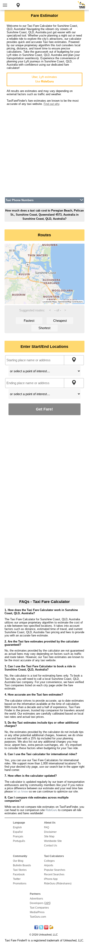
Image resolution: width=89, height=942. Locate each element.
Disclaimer (50, 831)
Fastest (29, 320)
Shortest (44, 328)
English (17, 827)
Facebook (19, 874)
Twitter (17, 878)
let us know (21, 791)
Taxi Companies (39, 907)
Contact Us (50, 845)
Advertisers (36, 898)
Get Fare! (44, 409)
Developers (36, 903)
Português (19, 841)
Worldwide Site (53, 841)
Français (18, 836)
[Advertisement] (44, 150)
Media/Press (37, 912)
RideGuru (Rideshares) (58, 883)
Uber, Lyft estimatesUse (44, 79)
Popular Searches (54, 869)
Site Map (49, 836)
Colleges (49, 860)
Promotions (19, 883)
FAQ (46, 827)
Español (18, 831)
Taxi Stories (20, 869)
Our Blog (18, 860)
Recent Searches (54, 874)
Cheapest (60, 320)
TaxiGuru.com (38, 916)
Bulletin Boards (22, 865)
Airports (48, 865)
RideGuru (51, 810)
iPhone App (51, 878)
